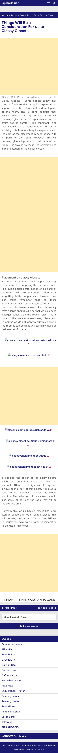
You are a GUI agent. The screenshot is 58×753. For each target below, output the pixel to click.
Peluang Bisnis (10, 696)
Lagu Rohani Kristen (13, 690)
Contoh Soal (9, 664)
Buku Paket (8, 654)
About (30, 745)
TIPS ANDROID (10, 727)
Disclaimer (19, 749)
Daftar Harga (9, 675)
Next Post (11, 607)
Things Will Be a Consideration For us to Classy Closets (23, 26)
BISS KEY (7, 649)
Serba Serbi (8, 716)
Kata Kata (7, 685)
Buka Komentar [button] (29, 626)
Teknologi (7, 722)
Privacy (50, 745)
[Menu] (48, 3)
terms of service (35, 749)
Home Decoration (12, 680)
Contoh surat (9, 670)
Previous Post (45, 607)
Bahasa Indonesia (12, 644)
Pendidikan (8, 706)
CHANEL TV (9, 659)
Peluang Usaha (10, 701)
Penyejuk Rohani (11, 711)
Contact (39, 745)
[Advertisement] (29, 66)
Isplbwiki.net (10, 3)
